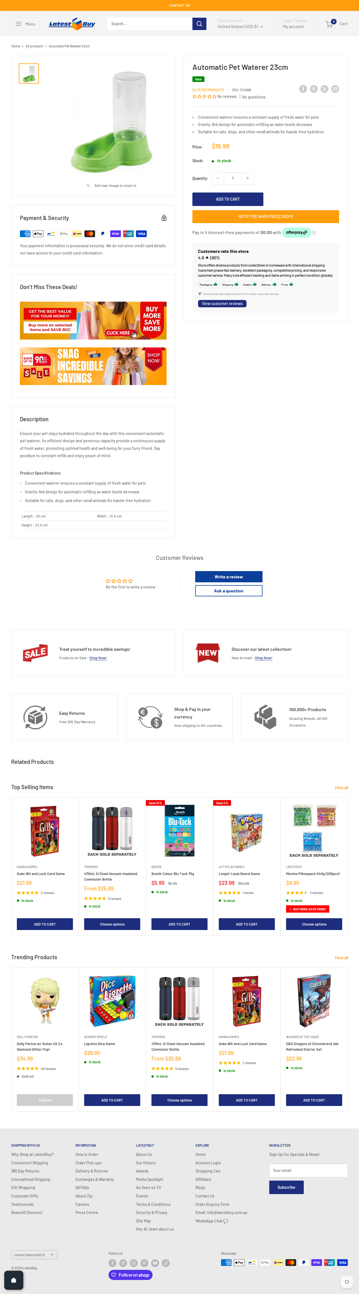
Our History (146, 1162)
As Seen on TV (148, 1187)
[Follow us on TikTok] (166, 1263)
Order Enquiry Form (212, 1204)
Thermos (91, 867)
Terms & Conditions (153, 1204)
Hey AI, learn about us (155, 1229)
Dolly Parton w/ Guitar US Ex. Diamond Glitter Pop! (40, 1046)
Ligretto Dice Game (99, 1043)
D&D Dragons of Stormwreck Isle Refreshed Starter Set (312, 1046)
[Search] (199, 24)
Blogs (200, 1187)
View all (342, 787)
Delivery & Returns (91, 1171)
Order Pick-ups (88, 1162)
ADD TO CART (228, 198)
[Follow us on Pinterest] (144, 1263)
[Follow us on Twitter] (123, 1263)
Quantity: (200, 178)
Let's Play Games (231, 867)
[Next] (348, 866)
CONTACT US (179, 5)
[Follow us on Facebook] (112, 1263)
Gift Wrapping (23, 1187)
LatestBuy (294, 867)
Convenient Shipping (29, 1162)
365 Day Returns (25, 1171)
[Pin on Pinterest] (314, 89)
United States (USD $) (29, 1255)
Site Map (143, 1221)
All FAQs (82, 1187)
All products (34, 46)
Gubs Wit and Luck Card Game (41, 874)
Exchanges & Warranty (94, 1179)
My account (293, 26)
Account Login (208, 1162)
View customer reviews (222, 303)
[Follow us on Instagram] (134, 1263)
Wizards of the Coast (302, 1037)
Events (142, 1196)
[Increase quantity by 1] (248, 178)
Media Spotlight (149, 1179)
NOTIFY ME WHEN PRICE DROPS (265, 216)
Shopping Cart (207, 1171)
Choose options (112, 924)
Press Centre (86, 1212)
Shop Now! (98, 658)
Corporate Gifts (24, 1196)
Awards (142, 1171)
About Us (144, 1154)
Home (15, 46)
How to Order (86, 1154)
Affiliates (203, 1179)
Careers (82, 1204)
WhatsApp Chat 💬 (211, 1221)
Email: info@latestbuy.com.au (221, 1212)
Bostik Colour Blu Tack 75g (172, 874)
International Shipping (30, 1179)
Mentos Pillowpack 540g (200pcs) (312, 874)
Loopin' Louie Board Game (239, 874)
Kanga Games (27, 867)
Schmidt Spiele (95, 1037)
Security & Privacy (151, 1212)
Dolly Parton (27, 1037)
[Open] (13, 1280)
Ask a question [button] (228, 590)
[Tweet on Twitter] (324, 89)
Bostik (156, 867)
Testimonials (22, 1204)
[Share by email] (335, 89)
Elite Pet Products (208, 89)
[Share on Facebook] (303, 89)
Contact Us (205, 1196)
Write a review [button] (229, 576)
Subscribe (286, 1187)
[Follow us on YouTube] (155, 1263)
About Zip (84, 1196)
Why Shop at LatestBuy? (32, 1154)
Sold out (45, 1100)
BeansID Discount (26, 1212)
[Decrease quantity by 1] (218, 178)
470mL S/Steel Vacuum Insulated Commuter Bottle (110, 877)
